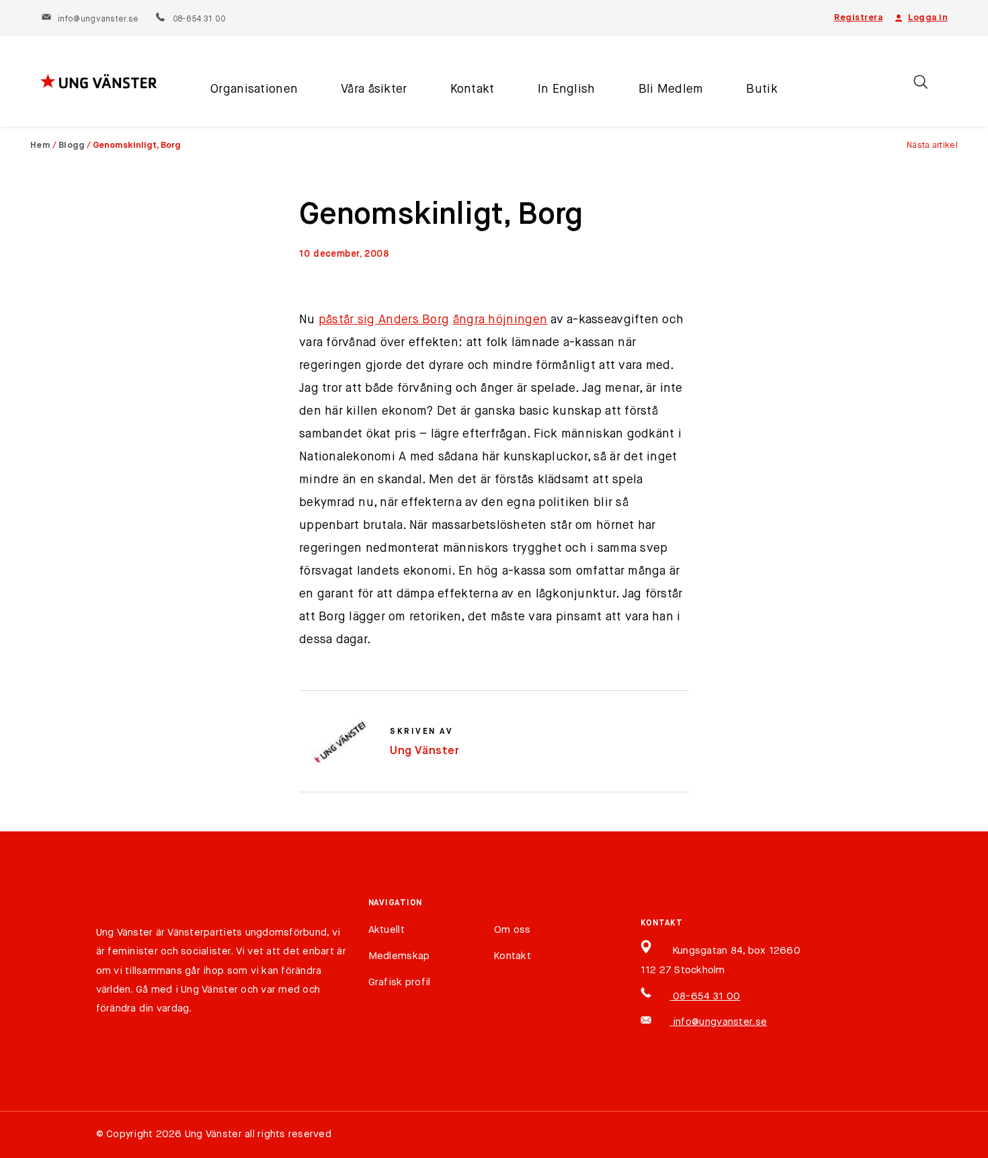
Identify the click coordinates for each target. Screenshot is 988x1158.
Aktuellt (386, 930)
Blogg (71, 145)
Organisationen (254, 89)
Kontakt (472, 89)
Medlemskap (399, 956)
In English (566, 89)
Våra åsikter (374, 89)
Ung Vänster (425, 751)
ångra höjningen (500, 320)
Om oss (512, 930)
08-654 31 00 (199, 19)
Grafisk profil (399, 982)
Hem (40, 145)
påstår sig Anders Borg (384, 320)
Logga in (928, 17)
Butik (761, 89)
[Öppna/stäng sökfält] (920, 82)
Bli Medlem (671, 89)
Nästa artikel (932, 145)
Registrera (858, 17)
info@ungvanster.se (98, 19)
